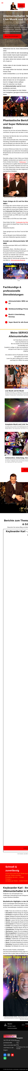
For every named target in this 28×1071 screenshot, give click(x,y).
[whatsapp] (5, 1058)
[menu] (2, 2)
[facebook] (5, 1055)
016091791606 (23, 881)
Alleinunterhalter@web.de (18, 260)
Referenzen (22, 162)
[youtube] (12, 1055)
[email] (8, 1055)
